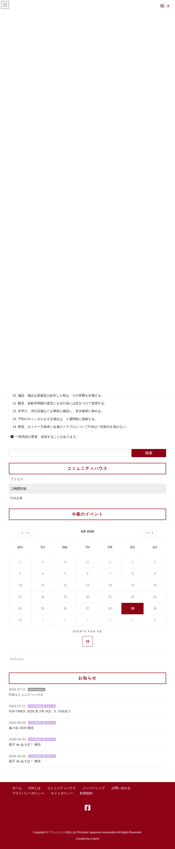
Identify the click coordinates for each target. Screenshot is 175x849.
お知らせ (49, 706)
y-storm (94, 838)
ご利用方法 (18, 488)
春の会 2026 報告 (21, 728)
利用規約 (86, 793)
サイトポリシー (62, 793)
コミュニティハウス (87, 468)
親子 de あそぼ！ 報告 (25, 744)
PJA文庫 (16, 498)
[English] (163, 6)
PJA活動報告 (35, 706)
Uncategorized (36, 689)
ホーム (17, 788)
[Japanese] (169, 6)
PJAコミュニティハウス (26, 694)
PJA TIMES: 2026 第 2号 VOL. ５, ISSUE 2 (39, 711)
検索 (148, 453)
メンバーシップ (93, 788)
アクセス (16, 479)
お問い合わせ (121, 788)
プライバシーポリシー (28, 793)
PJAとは (34, 788)
